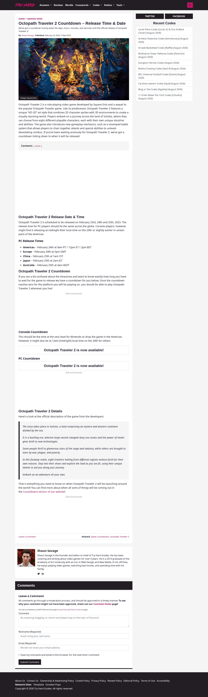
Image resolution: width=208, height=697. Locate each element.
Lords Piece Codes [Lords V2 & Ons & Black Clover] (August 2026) (161, 31)
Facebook (179, 16)
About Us (20, 680)
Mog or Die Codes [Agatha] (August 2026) (160, 89)
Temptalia (38, 684)
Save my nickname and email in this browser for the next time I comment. (60, 654)
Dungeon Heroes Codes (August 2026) (158, 62)
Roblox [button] (108, 5)
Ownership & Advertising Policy (57, 680)
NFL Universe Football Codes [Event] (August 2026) (162, 76)
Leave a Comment (27, 536)
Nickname (30, 631)
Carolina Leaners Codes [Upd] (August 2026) (161, 83)
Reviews (58, 5)
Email (27, 643)
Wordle (69, 5)
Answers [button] (45, 5)
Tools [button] (119, 5)
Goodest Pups (53, 684)
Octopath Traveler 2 (119, 536)
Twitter (150, 16)
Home (22, 18)
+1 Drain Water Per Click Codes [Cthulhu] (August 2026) (160, 97)
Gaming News (34, 18)
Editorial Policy (131, 680)
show (37, 146)
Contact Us (32, 680)
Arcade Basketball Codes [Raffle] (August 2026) (163, 47)
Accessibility (163, 680)
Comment (24, 613)
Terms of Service (77, 610)
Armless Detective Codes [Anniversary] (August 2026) (163, 40)
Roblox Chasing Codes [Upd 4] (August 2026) (162, 68)
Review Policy (115, 680)
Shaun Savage (28, 35)
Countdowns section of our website (44, 491)
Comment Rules (102, 604)
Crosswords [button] (82, 5)
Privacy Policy (62, 610)
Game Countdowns (100, 536)
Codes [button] (96, 5)
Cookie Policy (83, 680)
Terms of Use (148, 680)
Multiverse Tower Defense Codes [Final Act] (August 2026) (161, 55)
